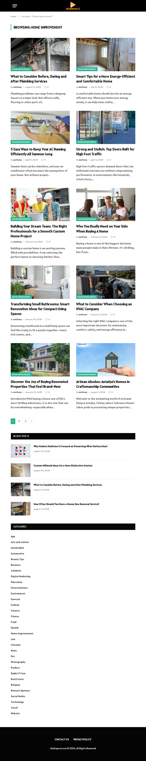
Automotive (17, 553)
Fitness (15, 616)
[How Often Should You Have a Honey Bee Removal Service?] (20, 508)
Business (15, 565)
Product (15, 667)
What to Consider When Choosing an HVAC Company (104, 306)
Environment (18, 593)
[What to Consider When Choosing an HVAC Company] (105, 282)
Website (15, 713)
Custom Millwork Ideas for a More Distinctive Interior (63, 465)
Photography (18, 662)
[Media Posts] (73, 6)
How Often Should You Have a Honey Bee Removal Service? (66, 504)
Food (13, 622)
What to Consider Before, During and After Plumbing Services (39, 79)
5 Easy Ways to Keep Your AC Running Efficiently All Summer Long (38, 151)
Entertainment (19, 587)
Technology (17, 702)
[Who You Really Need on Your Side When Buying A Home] (105, 204)
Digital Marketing (20, 576)
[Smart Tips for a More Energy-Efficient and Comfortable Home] (105, 54)
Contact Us (62, 739)
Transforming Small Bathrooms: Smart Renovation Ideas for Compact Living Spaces (40, 309)
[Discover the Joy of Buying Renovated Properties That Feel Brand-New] (40, 359)
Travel (14, 707)
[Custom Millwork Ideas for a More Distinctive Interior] (20, 470)
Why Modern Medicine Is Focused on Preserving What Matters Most (70, 446)
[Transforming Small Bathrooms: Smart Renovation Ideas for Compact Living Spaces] (40, 282)
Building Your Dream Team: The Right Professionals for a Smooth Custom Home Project (39, 231)
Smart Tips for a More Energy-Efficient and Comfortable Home (105, 79)
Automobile (17, 547)
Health (15, 627)
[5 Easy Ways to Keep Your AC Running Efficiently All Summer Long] (40, 127)
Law (13, 639)
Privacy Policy (82, 739)
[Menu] (14, 6)
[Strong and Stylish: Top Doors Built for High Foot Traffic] (105, 127)
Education (16, 582)
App (13, 536)
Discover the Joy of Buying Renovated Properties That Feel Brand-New (39, 384)
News (14, 650)
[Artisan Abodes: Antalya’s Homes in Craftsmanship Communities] (105, 359)
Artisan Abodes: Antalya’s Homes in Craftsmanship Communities (103, 384)
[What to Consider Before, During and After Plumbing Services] (40, 54)
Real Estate (17, 679)
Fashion (15, 604)
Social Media (18, 696)
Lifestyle (16, 644)
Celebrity (16, 570)
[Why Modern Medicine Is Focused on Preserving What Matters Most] (20, 451)
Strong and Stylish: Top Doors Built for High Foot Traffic (105, 151)
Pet (13, 656)
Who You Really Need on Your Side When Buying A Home (102, 228)
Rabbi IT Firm (18, 673)
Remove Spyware (20, 690)
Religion (15, 684)
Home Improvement (21, 69)
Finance (15, 610)
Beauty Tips (17, 559)
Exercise (15, 599)
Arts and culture (20, 542)
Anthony (17, 87)
